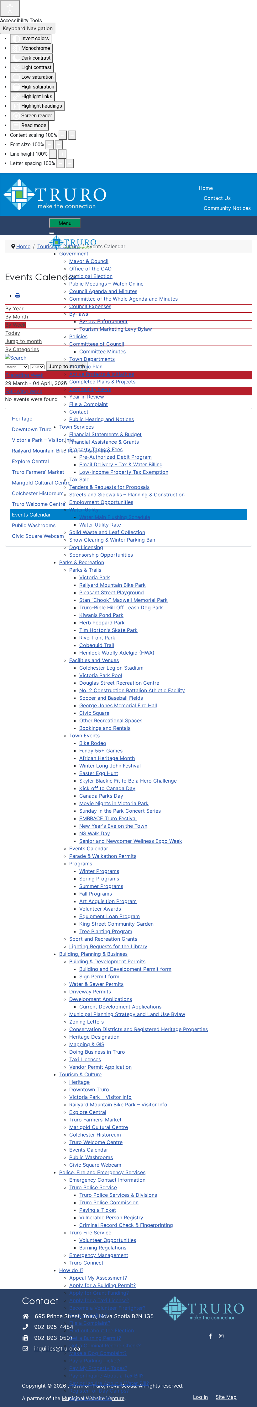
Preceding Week (24, 375)
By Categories (22, 349)
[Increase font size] (59, 144)
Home (206, 188)
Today (12, 333)
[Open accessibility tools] (10, 8)
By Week (15, 325)
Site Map (226, 1397)
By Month (16, 316)
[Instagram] (221, 1336)
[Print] (17, 295)
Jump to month (23, 341)
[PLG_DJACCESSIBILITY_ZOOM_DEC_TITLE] (63, 135)
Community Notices (227, 208)
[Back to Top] (246, 1395)
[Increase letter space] (70, 163)
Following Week (23, 391)
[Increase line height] (62, 154)
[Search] (15, 357)
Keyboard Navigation (28, 28)
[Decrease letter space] (60, 163)
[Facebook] (210, 1336)
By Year (14, 308)
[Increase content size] (72, 135)
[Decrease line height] (53, 154)
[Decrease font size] (49, 144)
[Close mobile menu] (51, 233)
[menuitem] (73, 253)
